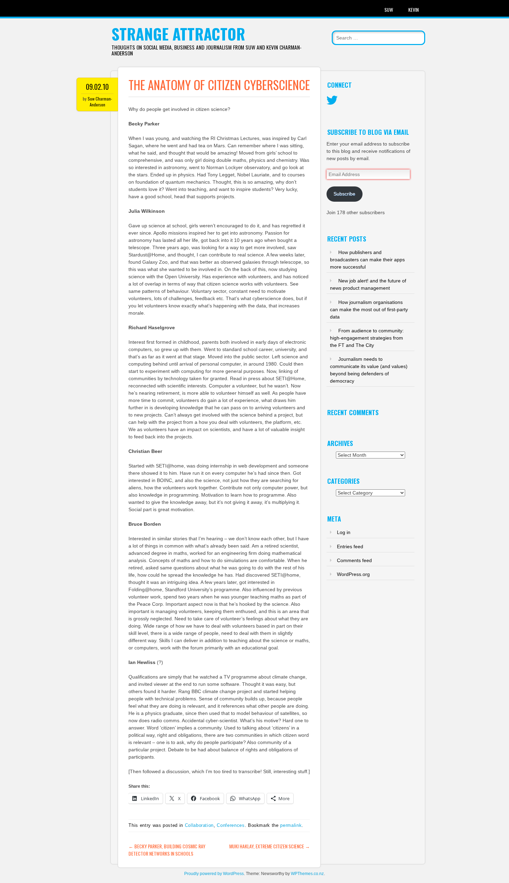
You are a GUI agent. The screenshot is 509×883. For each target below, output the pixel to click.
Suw (388, 9)
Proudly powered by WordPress (214, 873)
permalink (291, 825)
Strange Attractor (178, 34)
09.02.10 (97, 86)
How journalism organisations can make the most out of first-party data (369, 309)
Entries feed (350, 546)
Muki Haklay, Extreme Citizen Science (269, 846)
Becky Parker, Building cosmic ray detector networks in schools (166, 849)
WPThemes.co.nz (307, 873)
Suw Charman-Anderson (100, 101)
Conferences (230, 825)
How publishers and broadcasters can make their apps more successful (367, 260)
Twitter (332, 100)
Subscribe (344, 193)
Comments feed (354, 560)
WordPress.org (353, 574)
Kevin (413, 9)
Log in (343, 532)
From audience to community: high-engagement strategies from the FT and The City (367, 338)
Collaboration (199, 825)
